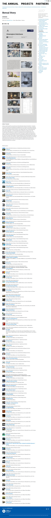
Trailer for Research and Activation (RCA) (43, 52)
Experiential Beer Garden (43, 28)
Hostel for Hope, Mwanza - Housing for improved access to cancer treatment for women (43, 41)
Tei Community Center (43, 23)
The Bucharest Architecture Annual (8, 7)
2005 (43, 515)
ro (45, 1)
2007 (40, 515)
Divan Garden (41, 59)
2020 (17, 515)
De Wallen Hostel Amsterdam (42, 56)
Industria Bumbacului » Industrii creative (43, 21)
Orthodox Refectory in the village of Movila (43, 24)
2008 (38, 515)
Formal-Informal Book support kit (42, 70)
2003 (47, 515)
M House (40, 38)
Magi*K (40, 72)
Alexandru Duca (9, 20)
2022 (13, 515)
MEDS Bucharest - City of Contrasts (43, 33)
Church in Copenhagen (43, 44)
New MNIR (41, 30)
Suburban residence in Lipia (44, 63)
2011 (32, 515)
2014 (27, 515)
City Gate (40, 58)
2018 (20, 515)
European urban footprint (43, 26)
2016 (24, 515)
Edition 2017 (21, 7)
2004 (45, 515)
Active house (41, 27)
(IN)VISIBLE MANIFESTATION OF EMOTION (42, 36)
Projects (27, 4)
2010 (34, 515)
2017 (22, 515)
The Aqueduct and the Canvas (43, 61)
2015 (25, 515)
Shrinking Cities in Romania (43, 19)
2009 (36, 515)
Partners (42, 4)
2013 (29, 515)
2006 (41, 515)
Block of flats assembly (43, 68)
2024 (10, 515)
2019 (19, 515)
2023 (12, 515)
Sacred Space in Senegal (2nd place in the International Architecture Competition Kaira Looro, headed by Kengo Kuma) (43, 48)
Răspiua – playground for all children (44, 65)
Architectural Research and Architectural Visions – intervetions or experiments (24, 7)
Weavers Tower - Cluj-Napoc (43, 54)
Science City (41, 66)
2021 (15, 515)
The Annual (10, 4)
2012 (31, 515)
